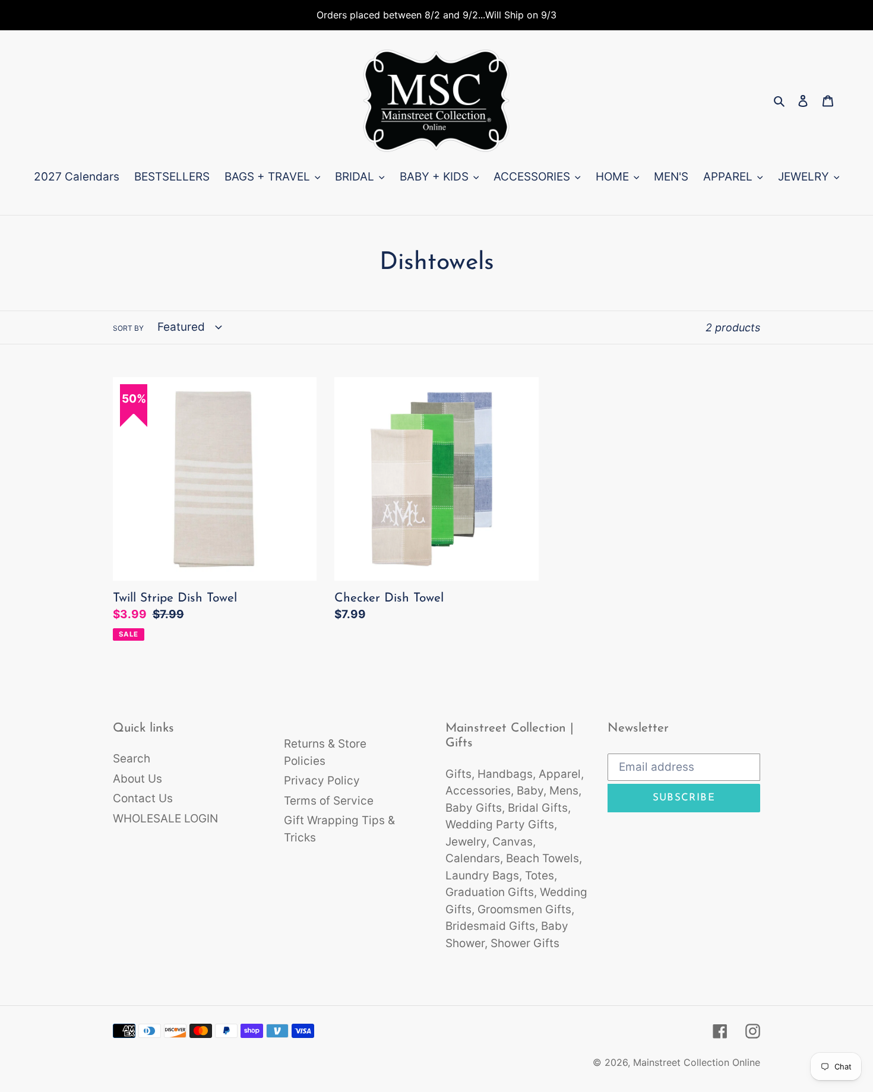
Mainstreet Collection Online (696, 1062)
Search (131, 758)
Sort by (128, 328)
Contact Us (143, 798)
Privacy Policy (322, 780)
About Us (137, 779)
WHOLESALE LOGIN (165, 818)
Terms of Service (329, 801)
